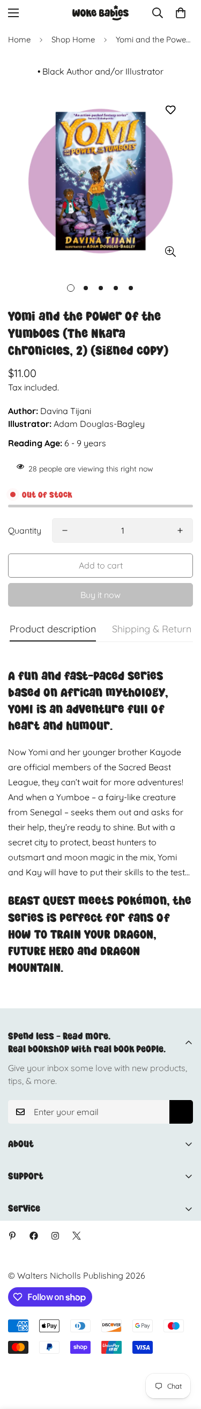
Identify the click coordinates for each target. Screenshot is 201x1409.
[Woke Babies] (100, 13)
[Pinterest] (12, 1235)
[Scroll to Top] (181, 1352)
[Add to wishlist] (170, 110)
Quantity (24, 530)
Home (19, 39)
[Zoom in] (170, 252)
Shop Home (73, 39)
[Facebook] (33, 1235)
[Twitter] (76, 1235)
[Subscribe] (181, 1112)
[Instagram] (55, 1235)
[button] (180, 13)
